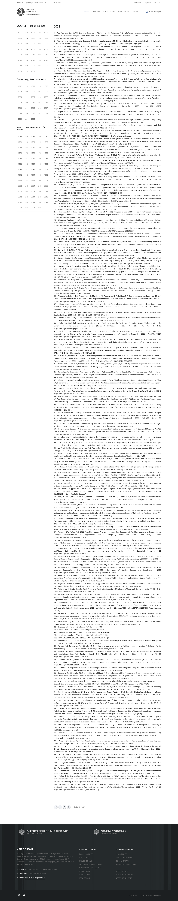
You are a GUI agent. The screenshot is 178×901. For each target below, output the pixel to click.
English (147, 3)
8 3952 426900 (155, 12)
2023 (20, 71)
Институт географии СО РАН (90, 864)
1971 (46, 147)
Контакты (137, 3)
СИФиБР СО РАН (85, 861)
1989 (33, 169)
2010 (33, 54)
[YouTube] (159, 2)
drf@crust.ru (30, 877)
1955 (20, 136)
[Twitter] (64, 807)
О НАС (105, 12)
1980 (39, 158)
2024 (26, 71)
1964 (33, 142)
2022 (46, 65)
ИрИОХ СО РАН (122, 854)
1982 (20, 164)
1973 (26, 153)
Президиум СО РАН (86, 854)
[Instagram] (68, 807)
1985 (26, 33)
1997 (46, 38)
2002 (46, 44)
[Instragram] (155, 2)
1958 (33, 136)
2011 (39, 54)
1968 (26, 147)
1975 (20, 33)
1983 (26, 164)
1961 (20, 142)
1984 (33, 164)
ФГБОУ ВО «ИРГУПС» (124, 878)
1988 (33, 33)
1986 (46, 164)
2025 (33, 71)
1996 (39, 38)
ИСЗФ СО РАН (84, 878)
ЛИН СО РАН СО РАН (124, 857)
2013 (20, 60)
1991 (39, 33)
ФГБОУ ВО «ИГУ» (122, 871)
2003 (20, 49)
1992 (46, 33)
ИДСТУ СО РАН (85, 871)
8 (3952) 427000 (33, 873)
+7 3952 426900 (56, 3)
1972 (20, 153)
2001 (39, 44)
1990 (39, 169)
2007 (46, 49)
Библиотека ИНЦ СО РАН (126, 864)
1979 (33, 158)
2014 (26, 60)
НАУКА (113, 12)
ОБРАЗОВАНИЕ (123, 12)
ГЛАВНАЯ (86, 12)
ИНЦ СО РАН (84, 857)
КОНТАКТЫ (136, 12)
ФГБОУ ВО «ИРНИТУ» (124, 874)
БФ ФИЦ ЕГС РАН (122, 861)
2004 (26, 49)
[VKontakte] (56, 807)
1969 (33, 147)
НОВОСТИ (96, 12)
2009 (26, 54)
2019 (26, 65)
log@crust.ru (40, 877)
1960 (46, 136)
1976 (46, 153)
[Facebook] (60, 807)
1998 (20, 44)
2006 (39, 49)
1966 (46, 142)
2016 (39, 60)
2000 (33, 44)
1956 (26, 136)
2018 (20, 65)
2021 (39, 65)
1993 (20, 38)
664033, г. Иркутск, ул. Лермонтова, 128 (41, 869)
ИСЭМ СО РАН (84, 874)
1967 (20, 147)
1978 (26, 158)
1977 (20, 158)
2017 (46, 60)
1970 (39, 147)
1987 (20, 169)
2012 (46, 54)
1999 (26, 44)
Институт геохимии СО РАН (90, 868)
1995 (33, 38)
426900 (43, 873)
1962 (26, 142)
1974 (33, 153)
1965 (39, 142)
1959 (39, 136)
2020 (33, 65)
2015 (33, 60)
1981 (46, 158)
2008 (20, 54)
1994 (26, 38)
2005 (33, 49)
